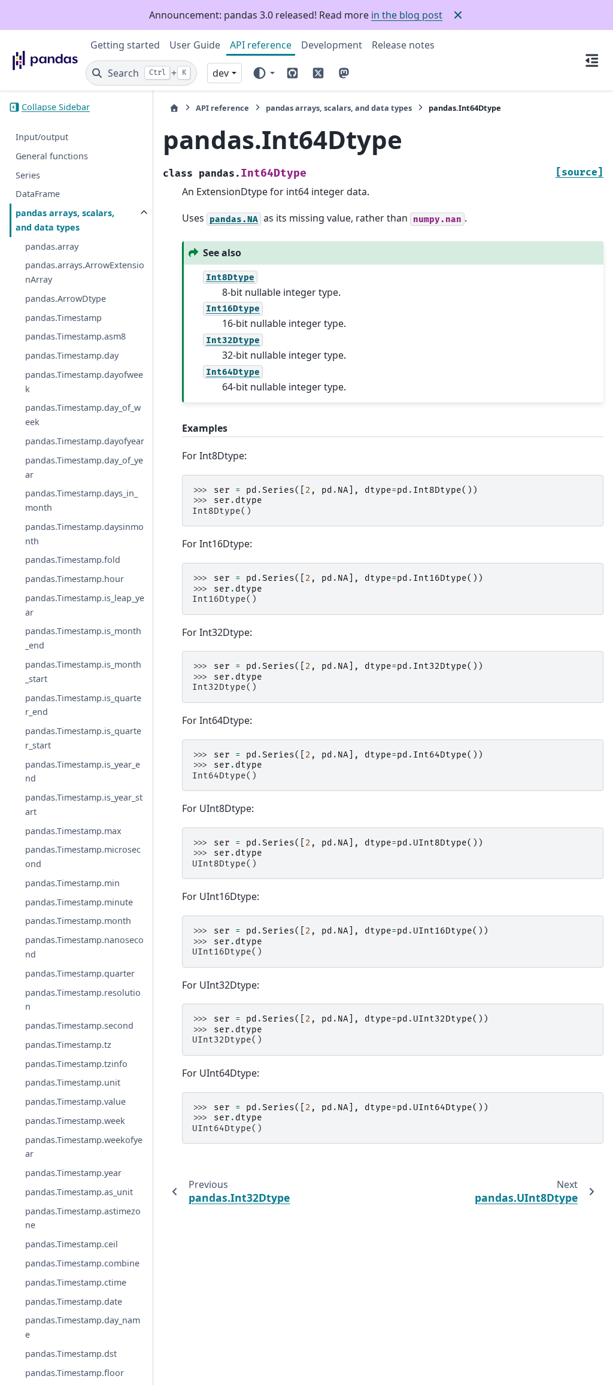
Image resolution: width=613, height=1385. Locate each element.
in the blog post (406, 15)
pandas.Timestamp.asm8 (75, 336)
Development (331, 44)
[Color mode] (263, 73)
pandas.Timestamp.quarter (80, 973)
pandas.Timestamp (63, 317)
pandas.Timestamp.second (79, 1025)
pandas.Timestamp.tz (68, 1044)
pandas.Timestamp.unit (72, 1082)
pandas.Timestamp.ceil (71, 1244)
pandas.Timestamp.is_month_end (83, 638)
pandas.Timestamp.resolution (83, 1000)
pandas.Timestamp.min (72, 883)
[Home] (174, 108)
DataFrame (38, 193)
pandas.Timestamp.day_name (82, 1327)
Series (28, 175)
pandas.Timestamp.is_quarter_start (83, 738)
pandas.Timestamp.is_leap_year (84, 605)
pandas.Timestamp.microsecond (83, 856)
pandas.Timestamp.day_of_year (84, 467)
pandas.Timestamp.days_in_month (81, 500)
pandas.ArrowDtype (65, 298)
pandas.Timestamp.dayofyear (84, 441)
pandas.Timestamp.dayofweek (84, 382)
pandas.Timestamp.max (73, 831)
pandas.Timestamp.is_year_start (83, 804)
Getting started (125, 44)
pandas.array (51, 246)
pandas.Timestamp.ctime (75, 1282)
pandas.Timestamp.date (73, 1301)
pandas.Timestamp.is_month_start (83, 671)
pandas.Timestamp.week (75, 1120)
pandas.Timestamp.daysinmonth (84, 534)
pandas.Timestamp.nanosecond (84, 947)
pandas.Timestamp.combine (82, 1263)
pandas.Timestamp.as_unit (79, 1192)
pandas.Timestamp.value (75, 1101)
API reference (261, 44)
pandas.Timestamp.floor (74, 1372)
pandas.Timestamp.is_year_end (82, 771)
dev (221, 73)
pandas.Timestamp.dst (71, 1353)
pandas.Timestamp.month (78, 920)
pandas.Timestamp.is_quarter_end (83, 705)
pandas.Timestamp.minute (79, 902)
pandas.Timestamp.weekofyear (83, 1147)
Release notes (403, 44)
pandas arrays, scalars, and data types (65, 220)
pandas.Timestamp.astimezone (83, 1218)
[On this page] (591, 60)
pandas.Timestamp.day (72, 355)
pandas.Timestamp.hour (74, 578)
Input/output (42, 137)
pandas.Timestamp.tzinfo (76, 1063)
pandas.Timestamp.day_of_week (83, 415)
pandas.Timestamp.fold (72, 559)
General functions (52, 156)
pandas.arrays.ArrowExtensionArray (84, 272)
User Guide (194, 44)
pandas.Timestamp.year (73, 1172)
